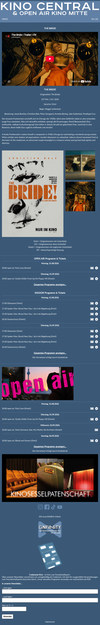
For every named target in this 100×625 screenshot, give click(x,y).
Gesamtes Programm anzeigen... (50, 285)
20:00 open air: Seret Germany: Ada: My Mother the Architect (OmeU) (32, 430)
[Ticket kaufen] (91, 268)
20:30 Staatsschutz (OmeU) (13, 319)
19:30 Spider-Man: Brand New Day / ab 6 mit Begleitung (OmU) (29, 314)
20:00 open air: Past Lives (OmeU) (16, 268)
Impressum (50, 622)
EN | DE (94, 19)
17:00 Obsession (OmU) (12, 303)
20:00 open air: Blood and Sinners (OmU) (19, 441)
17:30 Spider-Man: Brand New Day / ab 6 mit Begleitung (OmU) (29, 309)
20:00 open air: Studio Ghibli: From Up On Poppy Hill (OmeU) (28, 279)
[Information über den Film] (96, 268)
